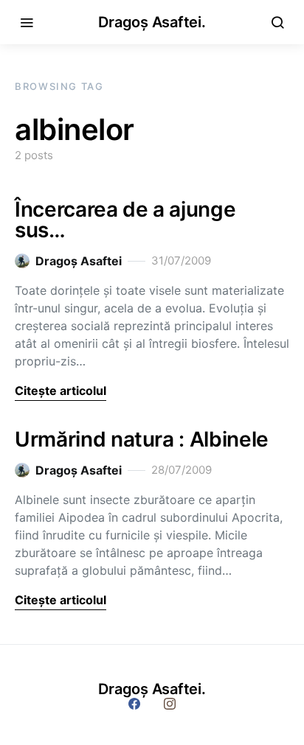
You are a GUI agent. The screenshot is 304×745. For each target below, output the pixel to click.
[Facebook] (134, 704)
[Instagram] (169, 704)
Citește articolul (60, 390)
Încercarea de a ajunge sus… (125, 219)
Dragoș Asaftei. (151, 22)
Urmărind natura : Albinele (142, 439)
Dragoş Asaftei (78, 260)
